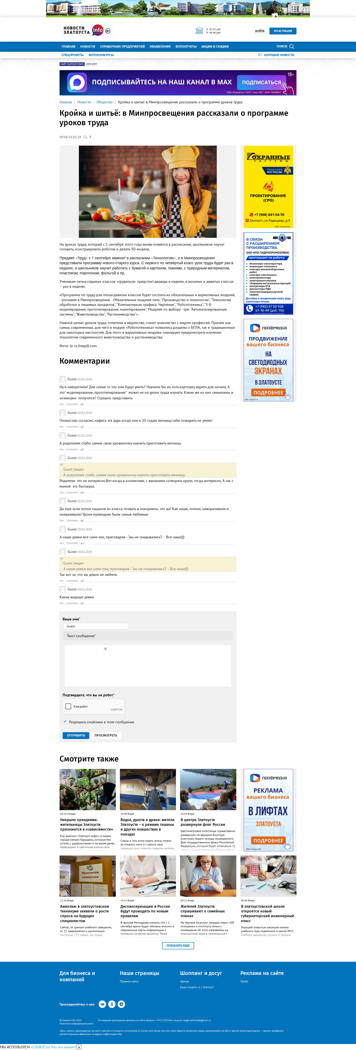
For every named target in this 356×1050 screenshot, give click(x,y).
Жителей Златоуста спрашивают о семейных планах (203, 911)
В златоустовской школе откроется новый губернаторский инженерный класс (267, 913)
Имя (61, 404)
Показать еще (178, 945)
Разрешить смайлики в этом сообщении (101, 722)
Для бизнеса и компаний (77, 976)
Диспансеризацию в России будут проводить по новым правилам (145, 911)
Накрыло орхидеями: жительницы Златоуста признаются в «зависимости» (86, 825)
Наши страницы (139, 973)
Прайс (244, 981)
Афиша (184, 981)
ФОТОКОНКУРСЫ (101, 55)
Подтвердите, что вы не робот (89, 695)
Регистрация (283, 31)
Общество (104, 102)
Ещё (237, 46)
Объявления (160, 46)
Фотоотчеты (186, 46)
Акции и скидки (215, 46)
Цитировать (72, 404)
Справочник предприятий (122, 46)
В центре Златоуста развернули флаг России (203, 822)
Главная (68, 46)
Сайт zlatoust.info (72, 64)
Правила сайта (129, 981)
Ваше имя (71, 619)
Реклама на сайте (262, 973)
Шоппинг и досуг (201, 973)
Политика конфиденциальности (77, 1023)
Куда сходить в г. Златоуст (197, 987)
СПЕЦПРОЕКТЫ (73, 55)
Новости (87, 46)
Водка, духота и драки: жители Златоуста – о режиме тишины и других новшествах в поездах (147, 827)
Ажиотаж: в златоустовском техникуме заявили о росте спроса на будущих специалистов (84, 913)
